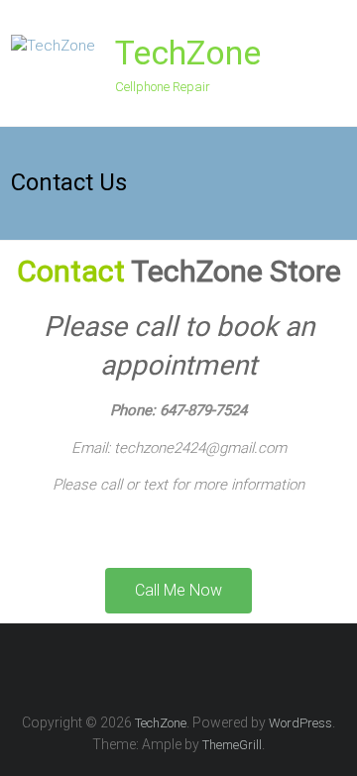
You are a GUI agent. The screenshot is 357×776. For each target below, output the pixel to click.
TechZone (188, 52)
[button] (178, 590)
